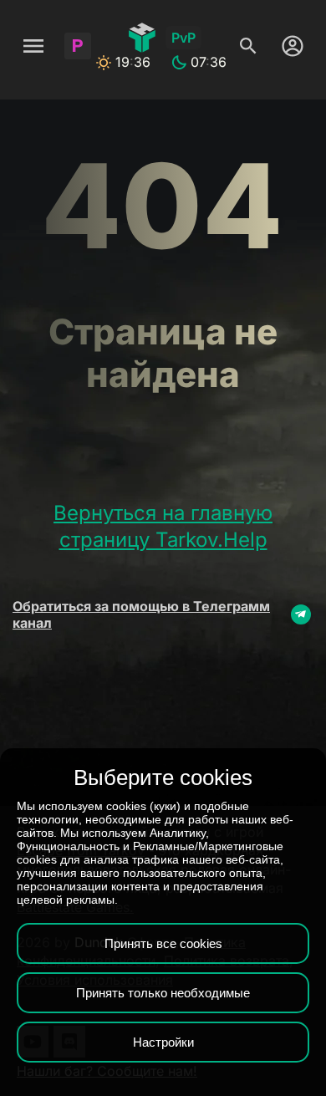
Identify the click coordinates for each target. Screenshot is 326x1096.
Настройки (163, 1042)
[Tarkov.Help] (142, 37)
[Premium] (77, 46)
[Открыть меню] (33, 46)
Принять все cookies (163, 943)
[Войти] (288, 46)
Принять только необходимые (163, 993)
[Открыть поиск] (248, 46)
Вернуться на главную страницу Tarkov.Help (163, 526)
